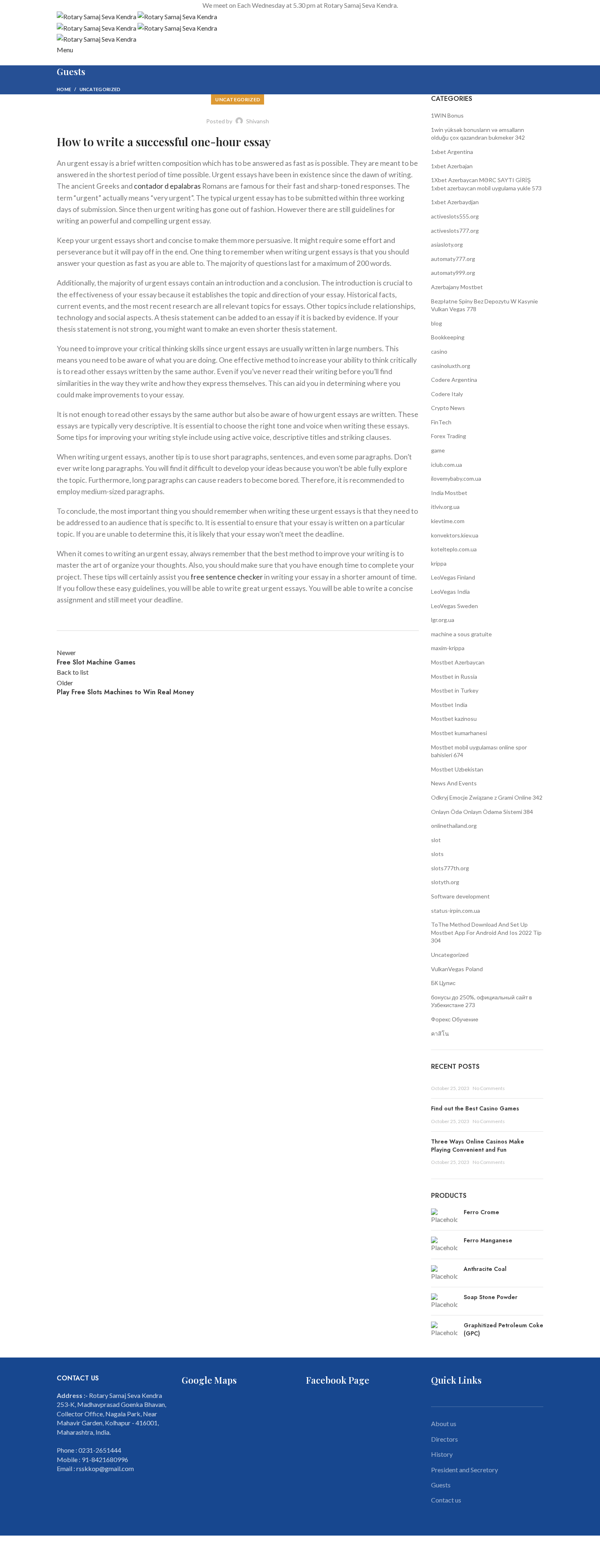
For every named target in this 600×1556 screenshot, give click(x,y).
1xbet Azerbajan (452, 166)
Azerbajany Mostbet (457, 286)
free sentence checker (227, 577)
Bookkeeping (447, 337)
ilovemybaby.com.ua (456, 478)
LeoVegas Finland (453, 577)
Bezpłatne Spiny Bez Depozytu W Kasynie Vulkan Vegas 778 (484, 305)
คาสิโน (440, 1033)
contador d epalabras (167, 186)
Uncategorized (100, 89)
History (442, 1454)
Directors (444, 1439)
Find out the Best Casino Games (475, 1108)
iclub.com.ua (446, 464)
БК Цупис (443, 982)
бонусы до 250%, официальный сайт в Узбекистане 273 (481, 1001)
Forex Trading (448, 435)
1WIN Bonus (447, 115)
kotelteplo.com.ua (454, 549)
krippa (439, 563)
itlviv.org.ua (445, 506)
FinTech (441, 422)
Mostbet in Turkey (454, 690)
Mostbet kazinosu (454, 718)
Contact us (446, 1500)
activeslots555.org (455, 216)
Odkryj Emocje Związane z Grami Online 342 (486, 797)
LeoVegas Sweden (454, 605)
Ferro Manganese (488, 1240)
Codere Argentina (454, 379)
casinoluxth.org (450, 365)
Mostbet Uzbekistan (457, 769)
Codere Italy (447, 393)
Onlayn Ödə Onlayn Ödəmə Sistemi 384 (482, 811)
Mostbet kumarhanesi (459, 732)
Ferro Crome (481, 1212)
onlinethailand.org (454, 825)
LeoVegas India (450, 591)
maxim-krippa (447, 647)
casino (439, 351)
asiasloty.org (447, 244)
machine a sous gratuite (461, 634)
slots (437, 853)
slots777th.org (450, 868)
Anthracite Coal (485, 1269)
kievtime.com (447, 520)
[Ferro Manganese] (444, 1244)
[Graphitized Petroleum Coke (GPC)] (444, 1331)
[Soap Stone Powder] (444, 1301)
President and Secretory (464, 1470)
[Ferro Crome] (444, 1216)
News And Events (454, 783)
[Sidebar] (10, 1546)
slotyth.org (445, 881)
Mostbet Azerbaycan (457, 662)
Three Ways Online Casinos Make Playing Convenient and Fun (477, 1145)
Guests (441, 1485)
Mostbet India (449, 704)
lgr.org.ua (442, 619)
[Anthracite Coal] (444, 1273)
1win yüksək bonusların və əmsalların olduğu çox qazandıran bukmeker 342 (478, 133)
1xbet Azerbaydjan (455, 201)
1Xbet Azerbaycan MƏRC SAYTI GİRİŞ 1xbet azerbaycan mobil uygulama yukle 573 (486, 184)
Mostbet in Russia (454, 676)
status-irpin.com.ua (455, 910)
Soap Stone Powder (491, 1297)
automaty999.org (453, 272)
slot (436, 839)
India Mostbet (449, 492)
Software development (460, 896)
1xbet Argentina (452, 151)
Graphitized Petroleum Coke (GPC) (503, 1330)
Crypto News (448, 407)
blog (436, 323)
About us (443, 1423)
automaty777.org (453, 258)
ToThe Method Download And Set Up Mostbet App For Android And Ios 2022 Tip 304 (486, 932)
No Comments (489, 1088)
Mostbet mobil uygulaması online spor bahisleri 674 (479, 751)
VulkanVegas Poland (457, 968)
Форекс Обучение (454, 1019)
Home (64, 89)
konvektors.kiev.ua (454, 535)
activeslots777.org (455, 230)
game (438, 450)
